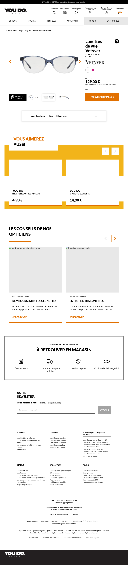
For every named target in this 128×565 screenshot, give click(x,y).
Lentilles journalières (58, 440)
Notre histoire (55, 475)
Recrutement (55, 480)
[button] (120, 10)
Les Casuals (21, 473)
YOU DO (26, 192)
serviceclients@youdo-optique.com (64, 514)
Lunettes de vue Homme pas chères (31, 480)
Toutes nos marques (90, 456)
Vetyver (27, 31)
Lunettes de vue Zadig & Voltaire (95, 442)
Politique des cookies (50, 537)
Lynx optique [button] (113, 21)
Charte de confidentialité (72, 537)
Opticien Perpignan (93, 531)
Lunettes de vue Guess (91, 447)
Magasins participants (25, 484)
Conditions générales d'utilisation (86, 521)
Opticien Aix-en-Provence (75, 531)
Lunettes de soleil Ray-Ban (93, 449)
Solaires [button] (32, 21)
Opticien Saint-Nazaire (54, 531)
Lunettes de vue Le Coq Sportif (95, 440)
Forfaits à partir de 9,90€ (92, 475)
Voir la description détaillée (48, 116)
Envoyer (104, 410)
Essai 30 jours (88, 473)
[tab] (87, 70)
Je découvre (19, 317)
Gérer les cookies (56, 484)
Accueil (7, 31)
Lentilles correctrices (58, 438)
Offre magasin (55, 473)
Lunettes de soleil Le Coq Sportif (95, 451)
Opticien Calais (25, 531)
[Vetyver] (102, 62)
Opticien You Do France (61, 533)
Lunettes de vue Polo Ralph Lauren (96, 445)
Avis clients (66, 521)
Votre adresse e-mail (39, 403)
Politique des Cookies (58, 482)
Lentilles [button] (51, 21)
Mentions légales (92, 537)
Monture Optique (17, 31)
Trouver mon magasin (102, 97)
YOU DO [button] (92, 21)
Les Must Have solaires (25, 438)
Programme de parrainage (93, 482)
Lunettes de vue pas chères (27, 475)
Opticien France (44, 533)
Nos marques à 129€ (90, 480)
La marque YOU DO (90, 470)
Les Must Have (22, 470)
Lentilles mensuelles (58, 443)
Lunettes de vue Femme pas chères (31, 477)
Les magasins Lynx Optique (60, 470)
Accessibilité (33, 537)
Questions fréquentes (49, 521)
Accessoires (72, 21)
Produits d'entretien (57, 447)
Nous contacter (32, 521)
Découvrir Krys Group (58, 477)
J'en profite (81, 2)
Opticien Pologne (91, 533)
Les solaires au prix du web (93, 477)
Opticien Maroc (78, 533)
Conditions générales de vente (64, 524)
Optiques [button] (13, 21)
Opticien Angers (38, 531)
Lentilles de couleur (57, 445)
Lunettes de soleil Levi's (92, 454)
